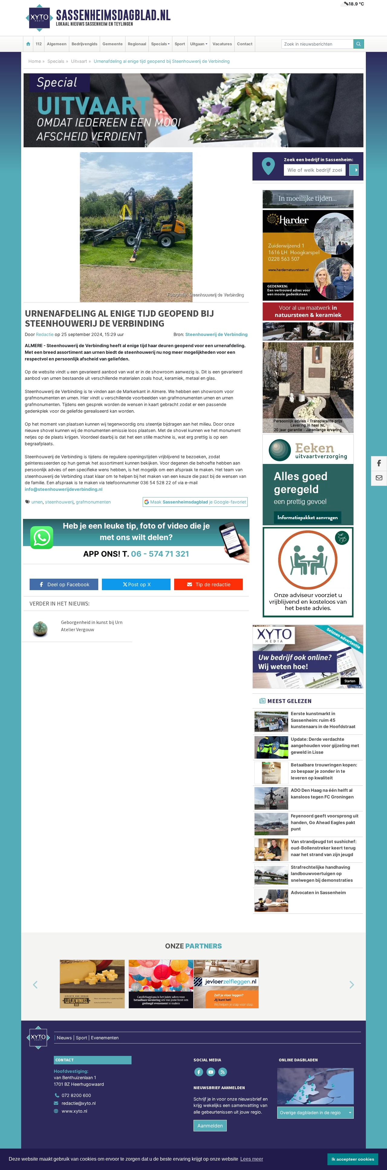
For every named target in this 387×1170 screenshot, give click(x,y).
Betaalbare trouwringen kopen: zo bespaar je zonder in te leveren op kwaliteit (324, 771)
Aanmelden (210, 1126)
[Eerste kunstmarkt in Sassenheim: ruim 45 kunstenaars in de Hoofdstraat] (271, 721)
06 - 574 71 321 (160, 553)
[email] (379, 478)
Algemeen (57, 44)
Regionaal (137, 44)
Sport (180, 44)
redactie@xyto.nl (79, 1103)
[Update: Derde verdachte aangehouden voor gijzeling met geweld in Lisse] (271, 747)
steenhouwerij (59, 501)
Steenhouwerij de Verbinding (216, 334)
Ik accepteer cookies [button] (353, 1159)
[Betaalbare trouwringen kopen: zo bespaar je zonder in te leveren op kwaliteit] (271, 773)
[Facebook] (199, 1071)
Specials (55, 61)
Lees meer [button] (251, 1159)
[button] (28, 985)
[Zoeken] (358, 44)
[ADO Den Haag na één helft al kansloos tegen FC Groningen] (271, 798)
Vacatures (222, 44)
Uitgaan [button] (197, 44)
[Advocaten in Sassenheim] (271, 900)
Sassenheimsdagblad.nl (113, 15)
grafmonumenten (93, 501)
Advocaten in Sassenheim (318, 892)
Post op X (139, 584)
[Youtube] (211, 1071)
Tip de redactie (213, 584)
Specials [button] (159, 44)
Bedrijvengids (84, 44)
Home (34, 61)
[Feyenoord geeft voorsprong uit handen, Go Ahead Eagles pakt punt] (271, 824)
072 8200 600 (76, 1095)
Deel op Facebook (68, 584)
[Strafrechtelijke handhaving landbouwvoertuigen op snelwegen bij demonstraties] (271, 875)
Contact (244, 44)
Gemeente (112, 44)
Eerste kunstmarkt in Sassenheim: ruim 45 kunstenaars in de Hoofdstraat (323, 720)
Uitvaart (79, 61)
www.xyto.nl (74, 1110)
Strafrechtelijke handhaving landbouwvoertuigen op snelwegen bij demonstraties (322, 874)
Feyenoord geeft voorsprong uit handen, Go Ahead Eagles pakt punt (325, 822)
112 (39, 44)
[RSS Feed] (223, 1071)
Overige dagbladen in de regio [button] (310, 1112)
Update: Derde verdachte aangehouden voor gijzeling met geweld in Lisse (325, 746)
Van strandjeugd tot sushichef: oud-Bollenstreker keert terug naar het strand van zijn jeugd (323, 848)
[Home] (28, 44)
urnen (37, 501)
